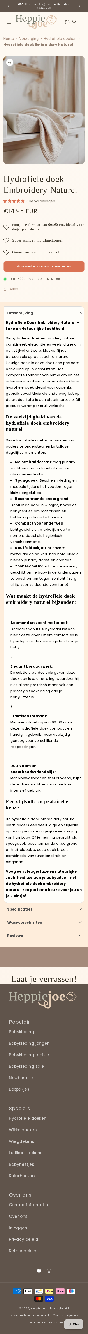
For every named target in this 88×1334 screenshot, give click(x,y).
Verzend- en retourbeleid (31, 1315)
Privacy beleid (23, 1239)
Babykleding (21, 1032)
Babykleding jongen (29, 1043)
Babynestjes (21, 1164)
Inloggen (18, 1228)
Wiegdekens (21, 1141)
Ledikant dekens (25, 1153)
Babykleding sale (26, 1066)
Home (8, 38)
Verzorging (29, 38)
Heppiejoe (38, 1308)
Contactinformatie (28, 1205)
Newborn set (22, 1078)
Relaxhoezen (22, 1175)
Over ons (18, 1216)
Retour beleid (23, 1251)
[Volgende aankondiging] (80, 6)
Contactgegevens (66, 1315)
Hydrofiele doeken (60, 38)
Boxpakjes (19, 1089)
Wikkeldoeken (23, 1130)
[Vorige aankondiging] (8, 6)
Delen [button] (13, 289)
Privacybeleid (59, 1308)
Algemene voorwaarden (46, 1322)
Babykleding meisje (29, 1055)
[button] (9, 22)
